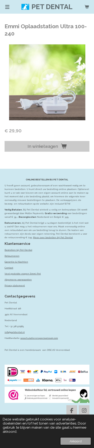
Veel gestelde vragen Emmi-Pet (23, 273)
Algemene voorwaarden (18, 279)
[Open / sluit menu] (7, 6)
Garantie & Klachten (16, 262)
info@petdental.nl (15, 332)
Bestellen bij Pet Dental (18, 250)
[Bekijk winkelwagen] (87, 6)
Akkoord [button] (76, 441)
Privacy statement (15, 285)
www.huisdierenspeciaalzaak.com (39, 338)
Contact (9, 267)
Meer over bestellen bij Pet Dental (53, 237)
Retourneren (12, 256)
